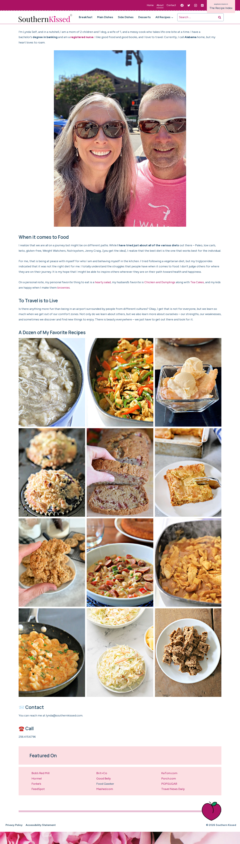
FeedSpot (38, 789)
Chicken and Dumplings (159, 282)
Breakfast (85, 17)
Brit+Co (101, 773)
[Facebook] (182, 5)
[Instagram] (196, 5)
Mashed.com (104, 789)
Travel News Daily (173, 789)
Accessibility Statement (41, 825)
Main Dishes (105, 17)
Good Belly (103, 778)
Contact (171, 5)
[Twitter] (189, 5)
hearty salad (103, 282)
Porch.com (168, 778)
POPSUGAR (169, 784)
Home (150, 5)
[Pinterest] (202, 5)
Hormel (37, 778)
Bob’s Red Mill (40, 773)
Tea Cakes (197, 282)
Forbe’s (36, 784)
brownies (63, 287)
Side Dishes (126, 17)
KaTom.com (169, 773)
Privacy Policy (14, 825)
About (160, 5)
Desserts (144, 17)
